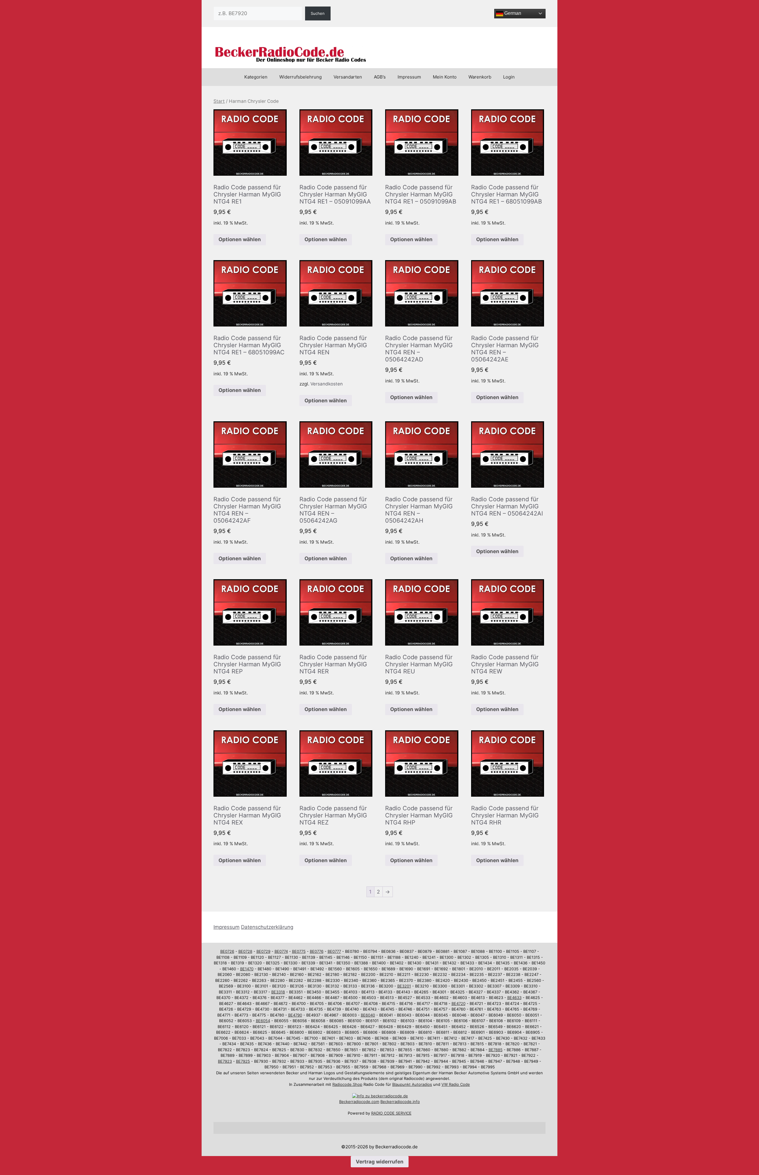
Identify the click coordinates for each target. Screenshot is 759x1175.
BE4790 (295, 1015)
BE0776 (316, 951)
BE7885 (496, 1049)
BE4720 (458, 1003)
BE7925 (243, 1061)
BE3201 (404, 986)
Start (219, 101)
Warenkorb (479, 77)
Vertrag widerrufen (380, 1162)
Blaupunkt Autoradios (412, 1084)
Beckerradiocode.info (400, 1101)
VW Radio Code (455, 1084)
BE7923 (225, 1061)
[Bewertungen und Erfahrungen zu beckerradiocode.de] (380, 1096)
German (512, 13)
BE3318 (278, 992)
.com (374, 1101)
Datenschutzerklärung (267, 927)
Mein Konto (445, 77)
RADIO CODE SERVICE (391, 1113)
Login (509, 77)
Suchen (318, 13)
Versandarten (348, 77)
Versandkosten (326, 384)
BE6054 (263, 1020)
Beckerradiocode (354, 1101)
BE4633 (514, 997)
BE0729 (263, 951)
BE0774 (281, 951)
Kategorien (255, 77)
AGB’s (380, 77)
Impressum (409, 77)
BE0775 (299, 951)
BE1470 (246, 968)
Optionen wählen (240, 239)
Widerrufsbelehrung (300, 77)
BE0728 (245, 951)
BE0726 (227, 951)
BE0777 (334, 951)
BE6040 (368, 1015)
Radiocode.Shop (347, 1084)
